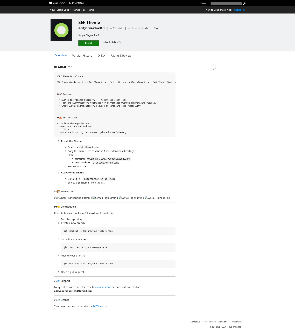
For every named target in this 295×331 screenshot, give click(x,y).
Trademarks (237, 321)
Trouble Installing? (110, 42)
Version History (82, 55)
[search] (245, 3)
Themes (76, 9)
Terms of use (223, 321)
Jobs (205, 321)
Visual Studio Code (59, 9)
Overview (61, 55)
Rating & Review (120, 55)
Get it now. (239, 9)
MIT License (100, 306)
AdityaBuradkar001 (91, 28)
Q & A (101, 55)
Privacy (212, 321)
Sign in (203, 3)
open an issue (103, 287)
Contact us (195, 321)
